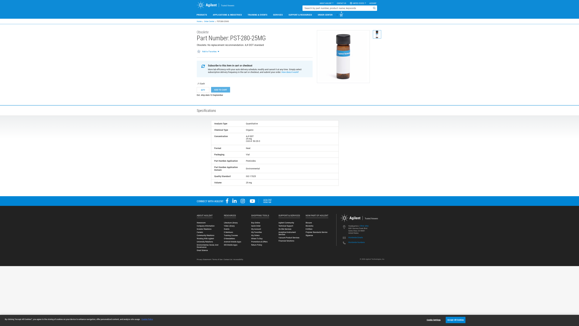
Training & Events (257, 14)
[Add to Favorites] (199, 52)
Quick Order (256, 226)
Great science (202, 250)
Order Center (325, 14)
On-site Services (284, 229)
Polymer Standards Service (316, 232)
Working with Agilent (205, 238)
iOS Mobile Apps (230, 245)
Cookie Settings (434, 319)
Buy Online (255, 223)
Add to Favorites (209, 51)
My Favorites (256, 232)
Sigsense (309, 235)
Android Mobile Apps (232, 242)
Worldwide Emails (355, 237)
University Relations (205, 242)
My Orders (255, 235)
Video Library (229, 226)
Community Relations (205, 235)
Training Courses (231, 235)
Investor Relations (204, 229)
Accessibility (238, 259)
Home (199, 21)
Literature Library (231, 223)
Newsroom (201, 223)
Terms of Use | (218, 259)
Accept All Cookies (455, 319)
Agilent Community (286, 223)
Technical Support (285, 226)
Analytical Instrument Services (287, 233)
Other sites (364, 226)
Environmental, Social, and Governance (207, 246)
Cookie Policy (147, 319)
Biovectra (309, 226)
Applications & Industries (227, 14)
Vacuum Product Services (288, 238)
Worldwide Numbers (356, 242)
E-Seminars (228, 232)
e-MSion (309, 229)
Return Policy (256, 245)
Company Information (206, 226)
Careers (200, 232)
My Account (256, 229)
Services (278, 14)
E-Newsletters (229, 238)
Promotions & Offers (259, 242)
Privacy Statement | (204, 259)
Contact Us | (228, 259)
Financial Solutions (286, 241)
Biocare (309, 223)
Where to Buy (257, 238)
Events (226, 229)
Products (202, 14)
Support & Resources (300, 14)
